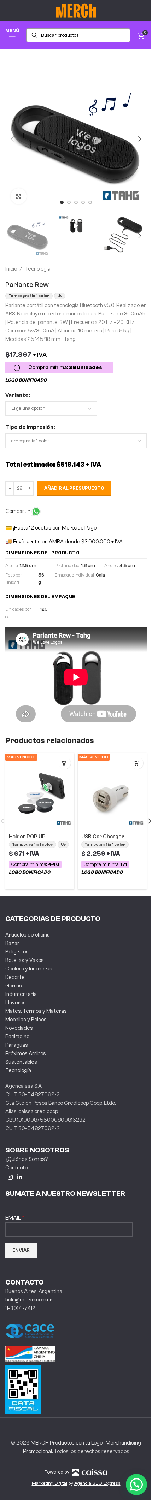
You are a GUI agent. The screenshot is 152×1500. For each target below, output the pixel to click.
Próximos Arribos (25, 1054)
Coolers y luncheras (28, 969)
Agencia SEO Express (97, 1483)
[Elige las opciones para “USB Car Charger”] (137, 763)
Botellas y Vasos (24, 960)
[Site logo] (76, 10)
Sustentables (21, 1062)
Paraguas (16, 1045)
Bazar (12, 943)
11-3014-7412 (20, 1308)
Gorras (13, 986)
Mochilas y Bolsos (26, 1020)
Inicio (11, 269)
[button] (12, 139)
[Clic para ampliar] (19, 196)
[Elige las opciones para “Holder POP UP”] (64, 763)
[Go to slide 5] (90, 202)
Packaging (17, 1037)
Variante (16, 395)
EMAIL (13, 1218)
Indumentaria (21, 994)
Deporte (15, 977)
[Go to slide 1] (62, 202)
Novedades (19, 1028)
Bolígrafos (17, 952)
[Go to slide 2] (69, 202)
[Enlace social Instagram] (10, 1177)
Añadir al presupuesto (74, 488)
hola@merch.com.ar (28, 1300)
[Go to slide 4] (83, 202)
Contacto (16, 1168)
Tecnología (38, 269)
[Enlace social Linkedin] (19, 1177)
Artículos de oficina (27, 935)
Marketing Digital (49, 1483)
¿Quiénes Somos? (26, 1159)
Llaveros (15, 1003)
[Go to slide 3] (76, 202)
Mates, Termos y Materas (36, 1011)
